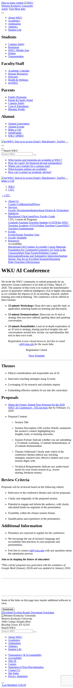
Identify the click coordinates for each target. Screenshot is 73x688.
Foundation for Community (23, 249)
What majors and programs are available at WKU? (35, 160)
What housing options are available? (27, 169)
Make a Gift (14, 129)
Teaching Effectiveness (27, 262)
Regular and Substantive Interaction (40, 256)
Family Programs (17, 97)
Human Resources (18, 73)
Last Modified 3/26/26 (13, 685)
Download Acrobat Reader (16, 612)
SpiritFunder (15, 132)
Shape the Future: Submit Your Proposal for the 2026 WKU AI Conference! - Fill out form (36, 406)
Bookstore (13, 47)
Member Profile (16, 109)
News (37, 204)
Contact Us (14, 204)
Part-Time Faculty (29, 252)
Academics (14, 20)
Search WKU (9, 150)
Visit (11, 8)
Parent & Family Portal (20, 100)
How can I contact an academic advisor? (29, 172)
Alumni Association (18, 123)
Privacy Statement (18, 676)
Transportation (16, 56)
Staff (31, 204)
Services (12, 207)
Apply (4, 8)
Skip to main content (12, 2)
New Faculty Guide (44, 216)
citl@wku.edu (26, 344)
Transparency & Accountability (25, 655)
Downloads (8, 609)
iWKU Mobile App (18, 50)
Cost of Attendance (18, 106)
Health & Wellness (18, 79)
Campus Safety (16, 44)
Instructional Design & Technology (50, 210)
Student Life (14, 29)
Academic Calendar (18, 70)
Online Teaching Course (50, 225)
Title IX (12, 661)
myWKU (13, 82)
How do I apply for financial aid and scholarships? (35, 163)
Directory (13, 76)
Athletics (13, 26)
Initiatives (13, 213)
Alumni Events (16, 126)
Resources (13, 240)
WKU (11, 186)
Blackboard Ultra (17, 216)
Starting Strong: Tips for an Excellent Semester (37, 257)
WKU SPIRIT (16, 135)
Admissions (14, 23)
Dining (12, 53)
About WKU (15, 17)
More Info (19, 8)
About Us (13, 201)
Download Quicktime (42, 612)
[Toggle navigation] (2, 196)
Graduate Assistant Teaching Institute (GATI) (32, 222)
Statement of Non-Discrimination (26, 667)
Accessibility (15, 658)
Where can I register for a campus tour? (29, 166)
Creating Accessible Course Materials (46, 246)
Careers (12, 664)
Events (11, 231)
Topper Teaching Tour (27, 234)
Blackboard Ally (17, 246)
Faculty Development (19, 210)
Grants (30, 216)
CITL (11, 189)
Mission (24, 204)
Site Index (13, 673)
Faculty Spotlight (17, 237)
